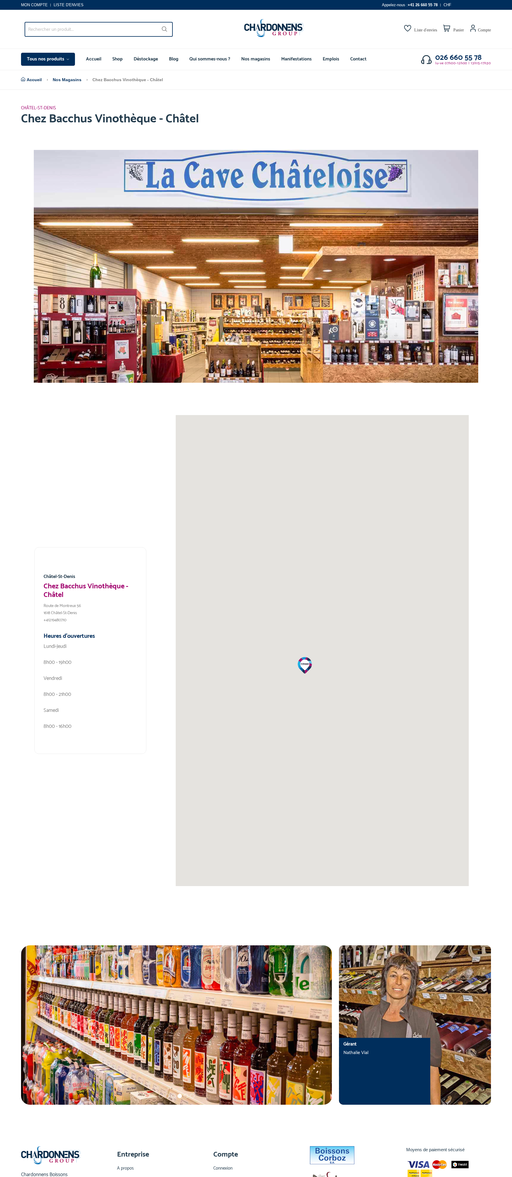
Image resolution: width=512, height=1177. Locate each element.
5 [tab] (186, 1096)
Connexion (223, 1168)
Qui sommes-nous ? (209, 59)
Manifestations (296, 59)
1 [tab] (161, 1096)
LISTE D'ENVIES (69, 5)
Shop (117, 59)
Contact (358, 59)
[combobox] (99, 29)
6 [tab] (192, 1096)
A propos (125, 1168)
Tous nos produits (46, 59)
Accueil (93, 59)
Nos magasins (255, 59)
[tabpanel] (176, 1025)
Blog (173, 59)
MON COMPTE (34, 5)
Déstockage (146, 59)
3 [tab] (173, 1096)
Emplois (331, 59)
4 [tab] (179, 1096)
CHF (447, 5)
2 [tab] (167, 1096)
